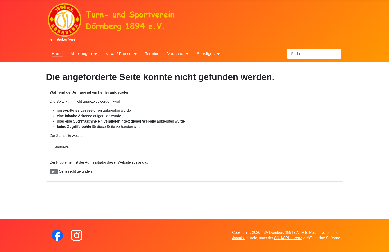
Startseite (61, 147)
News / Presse (118, 53)
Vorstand (175, 53)
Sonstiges (206, 53)
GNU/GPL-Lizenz (288, 238)
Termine (152, 53)
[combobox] (314, 54)
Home (57, 53)
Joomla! (238, 238)
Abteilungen (81, 53)
